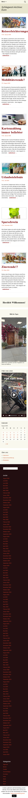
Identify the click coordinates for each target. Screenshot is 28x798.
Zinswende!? (10, 267)
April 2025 (5, 517)
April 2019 (5, 691)
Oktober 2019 (6, 677)
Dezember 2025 (7, 497)
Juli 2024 (5, 539)
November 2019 (7, 674)
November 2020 (7, 645)
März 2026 (5, 490)
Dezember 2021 (7, 614)
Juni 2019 (5, 686)
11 (6, 434)
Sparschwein (10, 222)
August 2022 (6, 594)
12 (10, 434)
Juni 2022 (5, 599)
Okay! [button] (14, 795)
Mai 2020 (5, 660)
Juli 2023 (5, 568)
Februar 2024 (6, 551)
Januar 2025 (6, 524)
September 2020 (7, 650)
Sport (4, 783)
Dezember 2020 (7, 643)
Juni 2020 (5, 657)
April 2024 (5, 546)
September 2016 (7, 744)
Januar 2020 (6, 669)
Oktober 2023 (6, 560)
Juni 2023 (5, 570)
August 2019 (6, 681)
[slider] (13, 415)
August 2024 (6, 536)
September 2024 (7, 534)
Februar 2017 (6, 735)
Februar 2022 (6, 609)
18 (7, 437)
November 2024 (7, 529)
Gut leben (5, 774)
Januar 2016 (6, 754)
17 (3, 437)
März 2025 (5, 519)
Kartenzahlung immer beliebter (12, 130)
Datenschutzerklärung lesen (17, 793)
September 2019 (7, 679)
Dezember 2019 (7, 672)
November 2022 (7, 587)
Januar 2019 (6, 698)
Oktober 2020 (6, 647)
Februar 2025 (6, 522)
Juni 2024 (5, 541)
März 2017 (5, 732)
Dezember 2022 (7, 585)
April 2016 (5, 752)
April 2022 (5, 604)
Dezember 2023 (7, 555)
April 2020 (5, 662)
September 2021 (7, 621)
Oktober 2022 (6, 589)
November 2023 (7, 558)
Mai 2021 (5, 631)
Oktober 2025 (6, 502)
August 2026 (6, 478)
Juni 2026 (5, 483)
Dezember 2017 (7, 718)
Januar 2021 (6, 640)
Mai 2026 (5, 485)
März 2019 (5, 694)
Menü (3, 1)
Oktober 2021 (6, 618)
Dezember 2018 (7, 701)
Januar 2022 (6, 611)
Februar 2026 (6, 493)
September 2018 (7, 706)
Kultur (4, 776)
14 (17, 434)
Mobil (4, 779)
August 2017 (6, 727)
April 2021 (5, 633)
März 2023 (5, 577)
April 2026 (5, 488)
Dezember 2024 (7, 526)
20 (14, 437)
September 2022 (7, 592)
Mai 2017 (5, 730)
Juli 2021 (5, 626)
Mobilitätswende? (13, 80)
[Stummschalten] (22, 415)
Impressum (6, 455)
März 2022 (5, 606)
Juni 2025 (5, 512)
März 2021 (5, 635)
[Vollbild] (24, 415)
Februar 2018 (6, 715)
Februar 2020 (6, 667)
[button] (14, 395)
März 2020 (5, 664)
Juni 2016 (5, 749)
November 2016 (7, 742)
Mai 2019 (5, 689)
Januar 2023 (6, 582)
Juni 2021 (5, 628)
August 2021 (6, 623)
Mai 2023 (5, 572)
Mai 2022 (5, 601)
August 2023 (6, 565)
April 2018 (5, 713)
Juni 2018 (5, 708)
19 (10, 437)
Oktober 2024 (6, 531)
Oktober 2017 (6, 723)
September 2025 (7, 505)
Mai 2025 (5, 514)
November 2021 (7, 616)
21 (17, 437)
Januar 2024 (6, 553)
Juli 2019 (5, 684)
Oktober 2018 (6, 703)
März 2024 (5, 548)
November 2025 (7, 500)
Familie (5, 769)
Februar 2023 (6, 580)
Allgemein (5, 764)
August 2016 (6, 747)
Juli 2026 (5, 480)
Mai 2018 (5, 710)
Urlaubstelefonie (12, 177)
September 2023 (7, 563)
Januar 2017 (6, 737)
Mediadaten (6, 460)
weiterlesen (7, 55)
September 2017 (7, 725)
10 (3, 434)
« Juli (6, 444)
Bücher (5, 766)
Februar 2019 (6, 696)
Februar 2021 (6, 638)
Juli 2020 (5, 655)
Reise (4, 781)
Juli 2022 (5, 597)
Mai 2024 (5, 543)
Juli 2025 (5, 509)
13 (14, 434)
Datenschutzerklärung (8, 457)
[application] (14, 395)
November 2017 (7, 720)
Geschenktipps (6, 771)
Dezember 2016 (7, 740)
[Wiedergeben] (3, 415)
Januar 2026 (6, 495)
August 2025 (6, 507)
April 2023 (5, 575)
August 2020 (6, 652)
